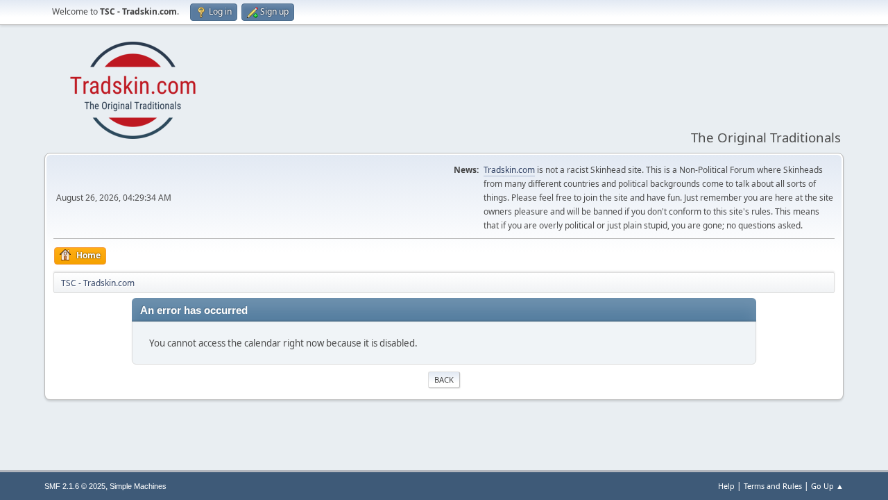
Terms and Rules (773, 486)
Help (726, 486)
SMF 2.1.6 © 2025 (74, 486)
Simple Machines (138, 486)
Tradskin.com (509, 170)
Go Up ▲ (827, 486)
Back (444, 379)
